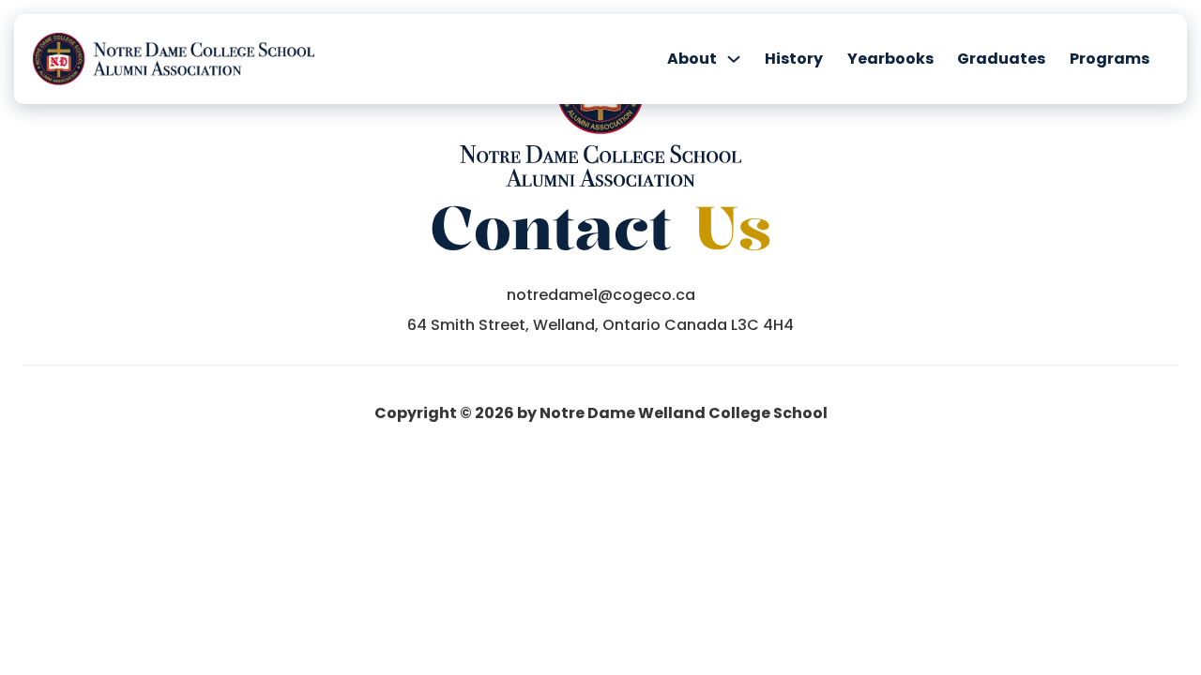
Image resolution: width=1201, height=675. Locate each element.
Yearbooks (890, 59)
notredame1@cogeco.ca (601, 295)
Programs (1109, 59)
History (794, 59)
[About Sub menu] (733, 59)
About (692, 59)
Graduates (1001, 59)
